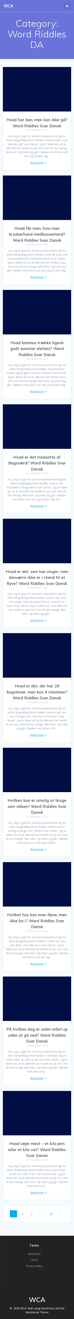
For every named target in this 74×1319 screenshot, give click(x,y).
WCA (8, 6)
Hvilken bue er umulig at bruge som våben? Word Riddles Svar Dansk (37, 806)
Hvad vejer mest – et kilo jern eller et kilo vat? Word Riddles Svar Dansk (37, 1149)
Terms (34, 1260)
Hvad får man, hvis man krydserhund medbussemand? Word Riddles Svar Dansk (37, 234)
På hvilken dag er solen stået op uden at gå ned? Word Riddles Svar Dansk (37, 1035)
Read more (37, 162)
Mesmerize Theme (37, 1312)
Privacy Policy (34, 1266)
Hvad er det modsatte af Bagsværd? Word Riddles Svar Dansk (37, 463)
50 (53, 1214)
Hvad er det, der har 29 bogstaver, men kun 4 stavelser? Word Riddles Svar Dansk (37, 691)
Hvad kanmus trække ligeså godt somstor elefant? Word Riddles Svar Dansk (37, 348)
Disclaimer (34, 1254)
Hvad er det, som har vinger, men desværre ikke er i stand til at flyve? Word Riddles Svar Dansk (37, 577)
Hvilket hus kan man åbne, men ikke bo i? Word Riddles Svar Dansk (37, 920)
